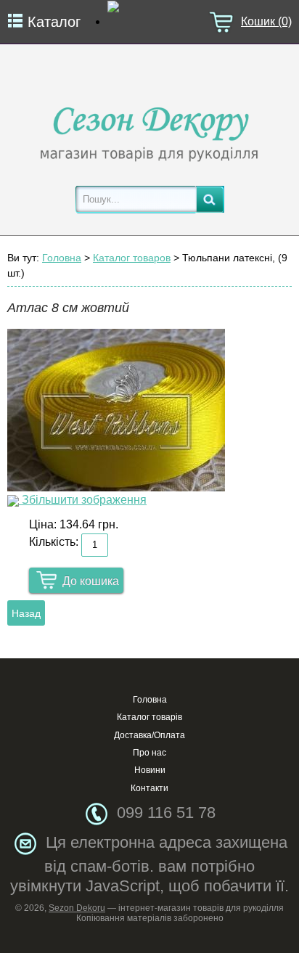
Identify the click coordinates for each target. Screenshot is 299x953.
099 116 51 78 (166, 812)
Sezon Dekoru (77, 908)
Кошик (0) (266, 21)
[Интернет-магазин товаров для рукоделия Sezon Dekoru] (149, 130)
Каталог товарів (149, 717)
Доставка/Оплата (149, 735)
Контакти (149, 788)
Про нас (149, 753)
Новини (149, 770)
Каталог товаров (132, 257)
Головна (61, 257)
